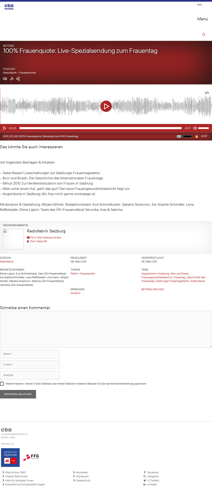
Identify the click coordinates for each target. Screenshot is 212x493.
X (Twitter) (152, 480)
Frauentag (179, 277)
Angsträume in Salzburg (155, 273)
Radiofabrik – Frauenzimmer (19, 73)
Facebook (152, 472)
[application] (106, 128)
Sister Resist (198, 281)
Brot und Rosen (180, 273)
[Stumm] (195, 128)
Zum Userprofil (38, 241)
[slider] (204, 127)
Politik (74, 273)
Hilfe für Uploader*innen (19, 480)
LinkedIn (151, 484)
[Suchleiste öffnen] (204, 35)
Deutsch (75, 293)
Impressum (82, 476)
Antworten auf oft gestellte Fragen (25, 484)
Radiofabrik (6, 261)
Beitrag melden (152, 289)
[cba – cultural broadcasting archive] (11, 6)
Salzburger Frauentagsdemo (172, 281)
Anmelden (81, 472)
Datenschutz (82, 480)
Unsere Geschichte (16, 476)
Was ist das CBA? (15, 472)
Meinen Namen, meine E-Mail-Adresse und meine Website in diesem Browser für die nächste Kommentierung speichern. (76, 383)
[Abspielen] (4, 128)
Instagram (152, 476)
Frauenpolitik (87, 273)
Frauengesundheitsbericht (156, 277)
